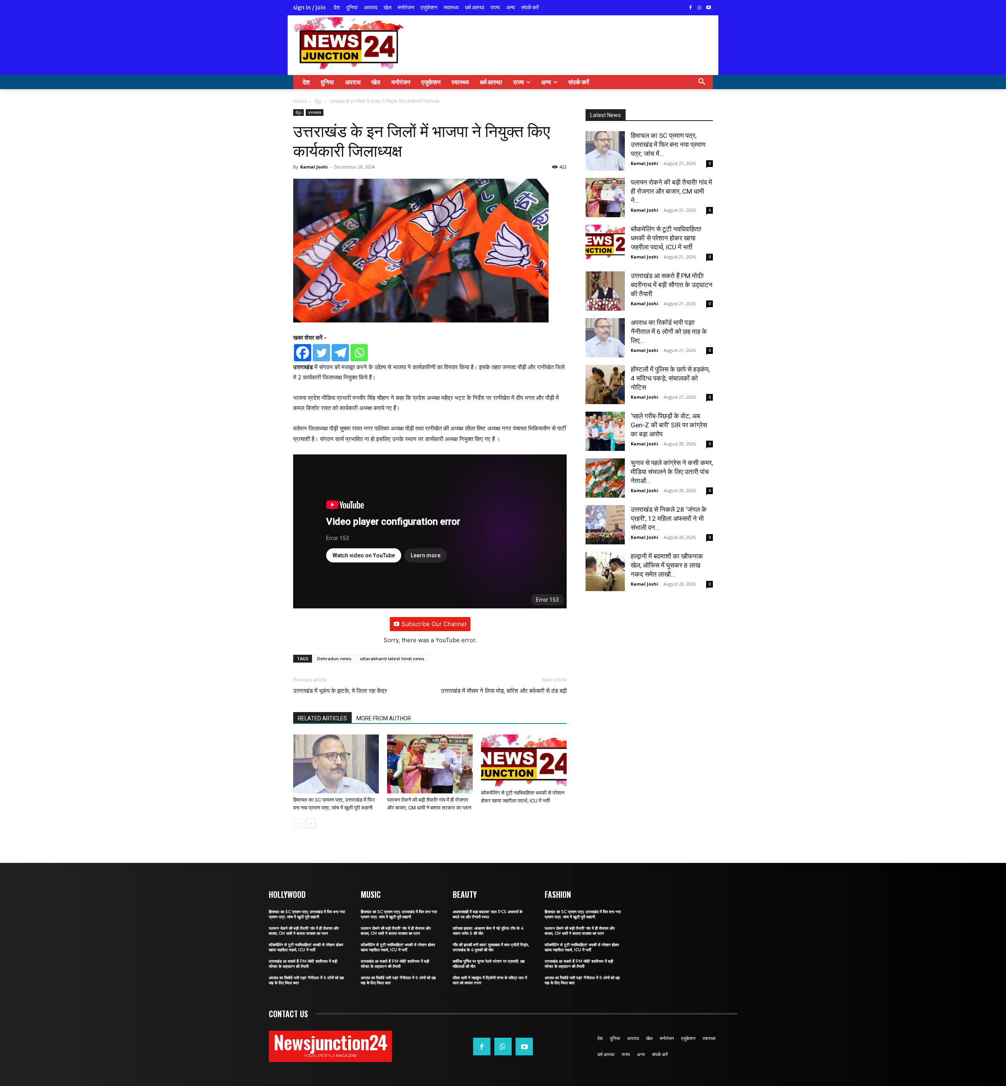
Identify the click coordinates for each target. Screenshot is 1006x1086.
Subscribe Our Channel (434, 624)
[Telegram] (340, 352)
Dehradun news (334, 658)
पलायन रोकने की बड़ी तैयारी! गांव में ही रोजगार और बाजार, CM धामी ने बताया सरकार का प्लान (304, 931)
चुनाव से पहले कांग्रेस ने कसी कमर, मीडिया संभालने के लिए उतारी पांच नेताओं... (672, 472)
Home (300, 101)
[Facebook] (690, 8)
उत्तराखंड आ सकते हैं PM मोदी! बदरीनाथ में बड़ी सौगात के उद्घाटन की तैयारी (671, 285)
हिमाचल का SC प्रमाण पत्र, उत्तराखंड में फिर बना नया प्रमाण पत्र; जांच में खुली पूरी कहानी (307, 914)
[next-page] (311, 823)
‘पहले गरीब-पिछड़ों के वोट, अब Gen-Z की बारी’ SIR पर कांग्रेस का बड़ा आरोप (669, 425)
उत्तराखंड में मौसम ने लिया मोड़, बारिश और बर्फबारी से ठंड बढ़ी (504, 690)
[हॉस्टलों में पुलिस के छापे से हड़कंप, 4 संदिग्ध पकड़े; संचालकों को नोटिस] (605, 384)
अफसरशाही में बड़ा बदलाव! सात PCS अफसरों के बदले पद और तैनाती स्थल (487, 914)
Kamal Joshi (314, 167)
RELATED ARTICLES (322, 718)
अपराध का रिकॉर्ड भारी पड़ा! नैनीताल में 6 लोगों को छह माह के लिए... (669, 331)
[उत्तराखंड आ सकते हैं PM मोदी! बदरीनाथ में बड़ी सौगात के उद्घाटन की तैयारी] (605, 291)
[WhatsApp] (699, 8)
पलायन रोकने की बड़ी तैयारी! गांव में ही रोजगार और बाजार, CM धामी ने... (671, 191)
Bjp (318, 101)
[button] (702, 82)
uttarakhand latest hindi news (392, 658)
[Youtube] (708, 8)
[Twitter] (321, 352)
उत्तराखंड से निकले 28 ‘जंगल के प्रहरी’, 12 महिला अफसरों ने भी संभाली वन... (669, 518)
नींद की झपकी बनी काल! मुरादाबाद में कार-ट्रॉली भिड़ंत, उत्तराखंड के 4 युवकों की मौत (491, 947)
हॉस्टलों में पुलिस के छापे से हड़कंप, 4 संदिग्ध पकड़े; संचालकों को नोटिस (670, 378)
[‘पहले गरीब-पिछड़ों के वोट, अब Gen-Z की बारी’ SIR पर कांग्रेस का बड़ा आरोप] (605, 431)
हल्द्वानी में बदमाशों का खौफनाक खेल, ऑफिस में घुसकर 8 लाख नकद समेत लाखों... (667, 565)
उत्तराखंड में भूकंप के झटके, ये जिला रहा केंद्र (340, 690)
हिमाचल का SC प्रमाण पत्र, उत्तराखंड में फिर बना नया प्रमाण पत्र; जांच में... (668, 144)
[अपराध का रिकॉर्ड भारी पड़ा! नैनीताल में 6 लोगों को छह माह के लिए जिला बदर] (605, 337)
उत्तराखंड (314, 112)
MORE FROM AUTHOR (383, 718)
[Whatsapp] (359, 352)
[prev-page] (298, 823)
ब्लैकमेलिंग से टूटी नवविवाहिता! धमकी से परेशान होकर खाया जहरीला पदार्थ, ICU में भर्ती (666, 238)
